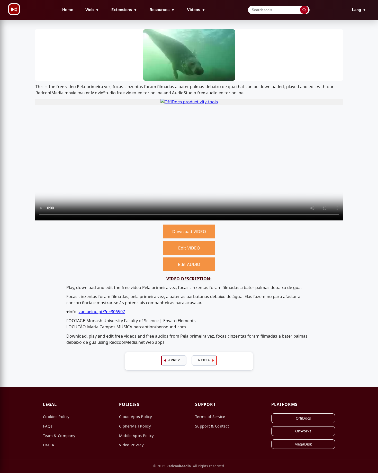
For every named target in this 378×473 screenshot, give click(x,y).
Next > (204, 360)
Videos (196, 9)
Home (67, 9)
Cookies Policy (56, 416)
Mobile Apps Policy (136, 435)
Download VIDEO (189, 231)
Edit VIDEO (189, 248)
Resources (162, 9)
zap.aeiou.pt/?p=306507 (102, 311)
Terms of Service (210, 416)
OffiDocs (303, 418)
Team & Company (59, 435)
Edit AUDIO (189, 264)
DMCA (48, 444)
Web (92, 9)
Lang (359, 9)
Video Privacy (131, 444)
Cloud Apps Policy (135, 416)
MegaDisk (303, 444)
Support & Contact (212, 426)
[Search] (304, 10)
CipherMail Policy (135, 426)
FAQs (47, 426)
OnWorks (303, 431)
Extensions (124, 9)
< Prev (174, 360)
